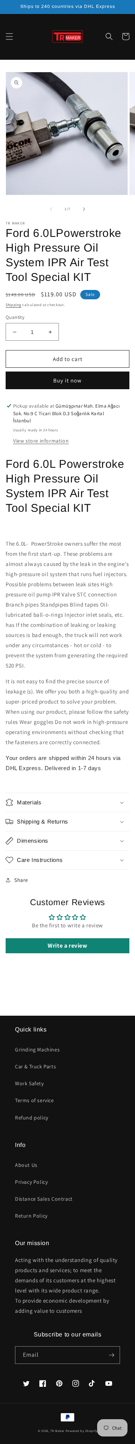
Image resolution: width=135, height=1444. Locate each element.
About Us (26, 1165)
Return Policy (31, 1215)
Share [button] (21, 880)
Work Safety (29, 1083)
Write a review (67, 946)
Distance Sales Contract (44, 1198)
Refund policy (31, 1117)
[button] (9, 36)
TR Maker (57, 1431)
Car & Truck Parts (35, 1066)
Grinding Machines (37, 1049)
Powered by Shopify (82, 1431)
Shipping (13, 304)
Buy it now (67, 380)
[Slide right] (84, 209)
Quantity (15, 317)
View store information (41, 440)
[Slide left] (51, 209)
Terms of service (34, 1100)
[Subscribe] (111, 1355)
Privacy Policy (31, 1182)
